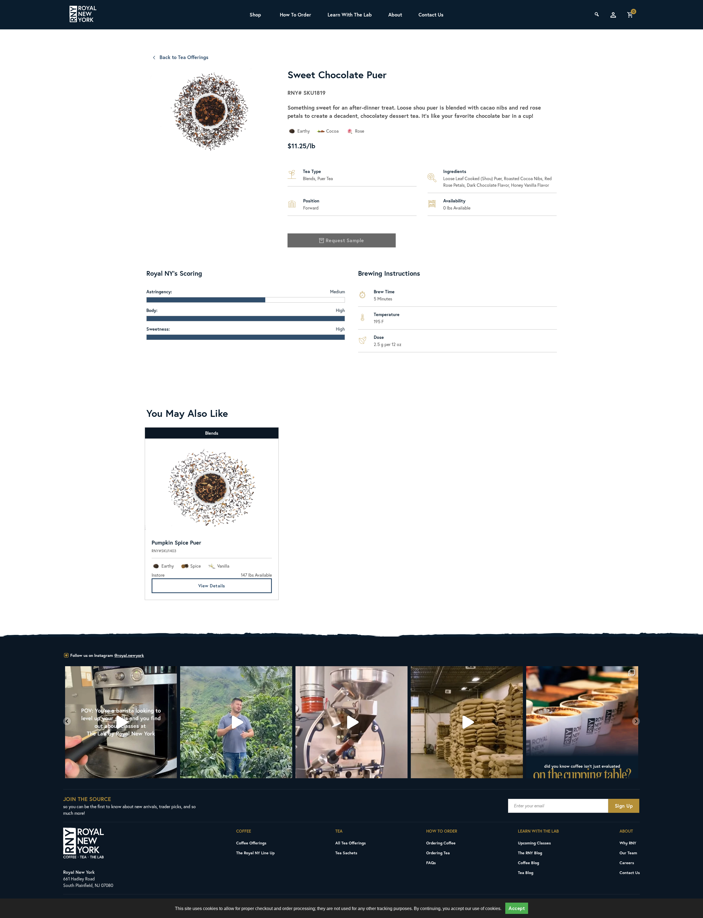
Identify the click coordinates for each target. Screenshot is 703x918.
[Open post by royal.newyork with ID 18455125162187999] (467, 722)
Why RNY (628, 843)
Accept (517, 908)
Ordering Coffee (441, 843)
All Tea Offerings (350, 843)
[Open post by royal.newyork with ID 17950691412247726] (236, 722)
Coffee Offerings (251, 843)
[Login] (613, 15)
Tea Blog (525, 872)
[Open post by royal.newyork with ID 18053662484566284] (352, 722)
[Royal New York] (82, 15)
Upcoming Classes (534, 843)
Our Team (628, 852)
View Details (211, 585)
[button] (67, 721)
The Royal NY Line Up (255, 852)
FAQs (431, 862)
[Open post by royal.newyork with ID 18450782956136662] (121, 722)
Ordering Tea (438, 852)
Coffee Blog (528, 862)
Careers (627, 862)
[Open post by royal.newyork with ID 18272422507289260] (582, 722)
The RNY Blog (530, 852)
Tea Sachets (346, 852)
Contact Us (431, 14)
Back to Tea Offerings (184, 57)
